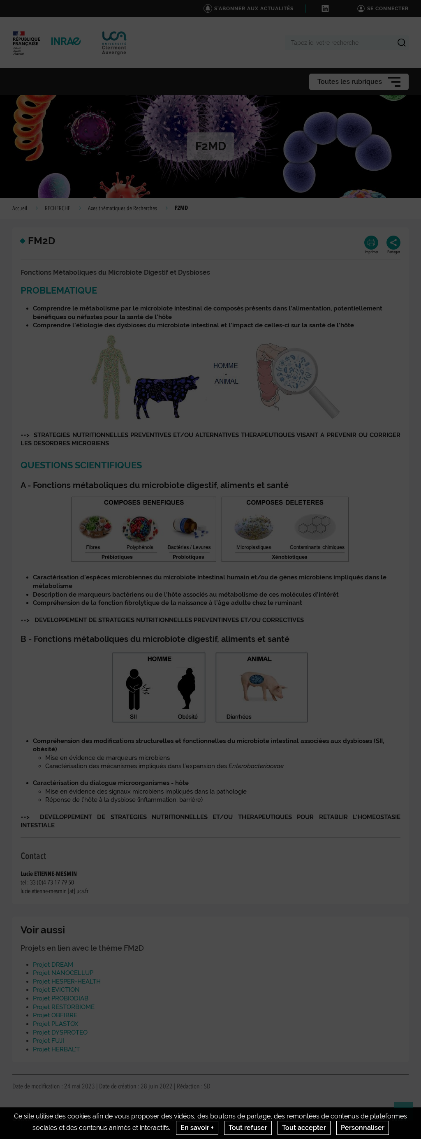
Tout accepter (304, 1128)
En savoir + (197, 1128)
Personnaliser (362, 1128)
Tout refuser (248, 1128)
